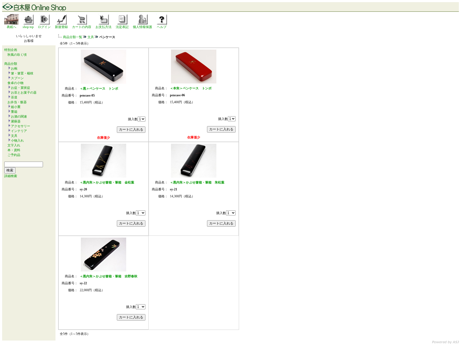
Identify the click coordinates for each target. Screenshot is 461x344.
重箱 (14, 112)
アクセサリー (20, 126)
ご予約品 (13, 155)
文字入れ (13, 145)
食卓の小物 (15, 83)
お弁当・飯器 (17, 102)
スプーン (17, 78)
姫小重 (16, 107)
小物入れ (17, 140)
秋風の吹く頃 (17, 55)
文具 (14, 136)
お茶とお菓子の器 (24, 92)
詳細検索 (10, 176)
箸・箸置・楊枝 (22, 73)
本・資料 (13, 150)
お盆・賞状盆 (20, 88)
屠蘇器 (16, 121)
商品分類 (10, 64)
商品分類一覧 (72, 37)
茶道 (14, 97)
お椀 (14, 68)
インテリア (19, 131)
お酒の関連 (19, 116)
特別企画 (10, 50)
